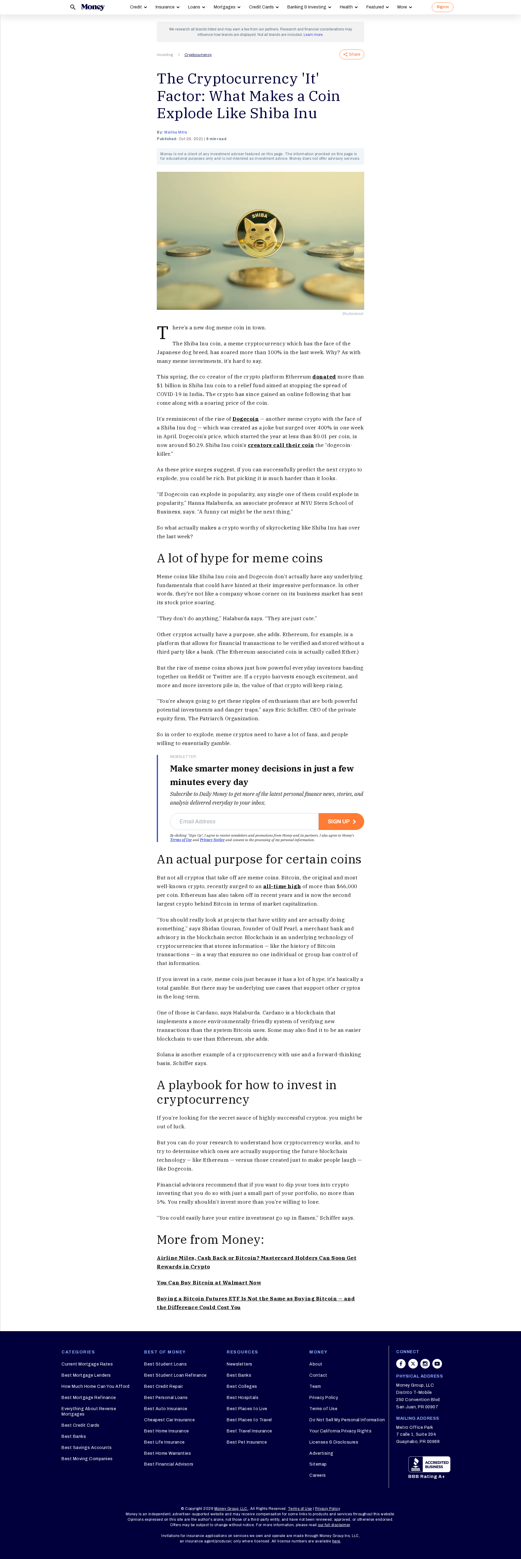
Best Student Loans (165, 1364)
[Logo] (92, 7)
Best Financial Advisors (169, 1464)
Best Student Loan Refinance (175, 1375)
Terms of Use (181, 840)
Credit (136, 7)
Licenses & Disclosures (333, 1442)
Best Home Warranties (167, 1453)
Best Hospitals (242, 1397)
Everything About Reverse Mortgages (89, 1411)
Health (346, 7)
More (402, 7)
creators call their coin (281, 445)
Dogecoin (245, 419)
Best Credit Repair (163, 1386)
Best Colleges (242, 1386)
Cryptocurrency (198, 55)
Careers (317, 1475)
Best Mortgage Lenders (86, 1375)
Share (354, 54)
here (336, 1541)
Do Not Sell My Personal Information (347, 1420)
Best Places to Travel (249, 1420)
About (316, 1364)
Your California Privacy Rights (340, 1431)
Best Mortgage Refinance (89, 1397)
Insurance (165, 7)
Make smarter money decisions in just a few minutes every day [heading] (262, 775)
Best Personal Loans (166, 1397)
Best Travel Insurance (249, 1431)
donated (324, 376)
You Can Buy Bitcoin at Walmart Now (209, 1282)
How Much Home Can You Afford (95, 1386)
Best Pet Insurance (247, 1442)
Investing (165, 55)
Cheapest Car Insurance (169, 1420)
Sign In (443, 7)
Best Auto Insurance (166, 1409)
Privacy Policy (323, 1397)
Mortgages (224, 7)
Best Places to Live (247, 1409)
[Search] (73, 7)
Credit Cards (261, 7)
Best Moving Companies (87, 1459)
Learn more (313, 35)
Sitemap (318, 1464)
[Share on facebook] (401, 1364)
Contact (318, 1375)
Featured (375, 7)
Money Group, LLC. (231, 1509)
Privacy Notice (212, 840)
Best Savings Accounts (87, 1447)
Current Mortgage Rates (87, 1364)
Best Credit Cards (80, 1425)
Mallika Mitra (175, 132)
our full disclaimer (334, 1525)
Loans (194, 7)
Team (315, 1386)
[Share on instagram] (425, 1364)
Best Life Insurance (164, 1442)
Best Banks (74, 1436)
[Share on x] (413, 1364)
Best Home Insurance (166, 1431)
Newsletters (239, 1364)
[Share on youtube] (437, 1364)
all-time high (282, 886)
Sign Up (339, 822)
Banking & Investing (306, 7)
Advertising (321, 1453)
